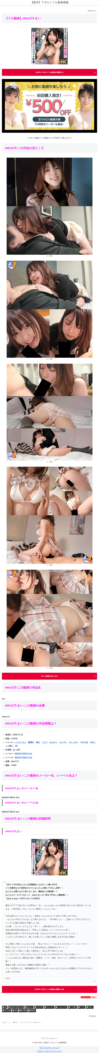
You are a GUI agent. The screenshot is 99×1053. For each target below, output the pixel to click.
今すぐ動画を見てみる (49, 676)
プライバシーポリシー (49, 1038)
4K (16, 746)
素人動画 (24, 1010)
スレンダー (73, 742)
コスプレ (63, 742)
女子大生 (84, 742)
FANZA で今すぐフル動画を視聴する (49, 72)
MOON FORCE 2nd (23, 754)
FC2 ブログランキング (49, 1048)
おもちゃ (53, 742)
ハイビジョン (20, 742)
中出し (93, 742)
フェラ (45, 742)
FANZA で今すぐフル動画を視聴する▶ (49, 989)
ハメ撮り (9, 746)
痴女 (38, 742)
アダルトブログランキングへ (49, 1051)
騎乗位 (31, 742)
